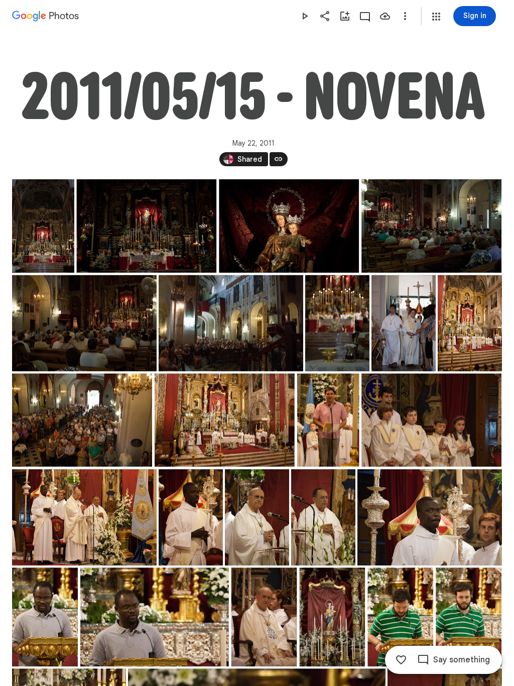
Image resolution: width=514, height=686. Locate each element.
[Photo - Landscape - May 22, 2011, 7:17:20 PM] (84, 323)
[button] (436, 17)
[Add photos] (345, 16)
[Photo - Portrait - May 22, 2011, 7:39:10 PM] (470, 323)
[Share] (325, 16)
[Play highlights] (305, 16)
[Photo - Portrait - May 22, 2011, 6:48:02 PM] (43, 226)
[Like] (401, 660)
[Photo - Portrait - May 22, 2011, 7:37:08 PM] (403, 323)
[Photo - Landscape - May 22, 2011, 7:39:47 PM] (225, 420)
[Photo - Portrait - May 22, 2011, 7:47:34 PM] (45, 616)
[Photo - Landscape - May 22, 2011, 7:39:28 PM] (82, 420)
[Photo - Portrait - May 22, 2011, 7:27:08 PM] (337, 323)
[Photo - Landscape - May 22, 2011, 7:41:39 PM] (84, 517)
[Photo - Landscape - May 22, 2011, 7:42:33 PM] (429, 517)
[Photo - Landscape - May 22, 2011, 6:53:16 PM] (289, 226)
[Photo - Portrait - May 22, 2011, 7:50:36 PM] (264, 616)
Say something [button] (461, 660)
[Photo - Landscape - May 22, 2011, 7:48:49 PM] (154, 616)
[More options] (405, 16)
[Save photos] (385, 16)
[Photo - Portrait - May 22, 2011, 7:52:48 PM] (468, 616)
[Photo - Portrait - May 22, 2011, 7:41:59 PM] (191, 517)
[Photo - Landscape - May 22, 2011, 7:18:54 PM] (231, 323)
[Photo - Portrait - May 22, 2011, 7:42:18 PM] (257, 517)
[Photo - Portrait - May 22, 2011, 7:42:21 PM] (323, 517)
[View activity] (365, 16)
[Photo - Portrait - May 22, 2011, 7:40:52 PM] (328, 420)
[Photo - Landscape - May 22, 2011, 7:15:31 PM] (431, 226)
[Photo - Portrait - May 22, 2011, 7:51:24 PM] (332, 616)
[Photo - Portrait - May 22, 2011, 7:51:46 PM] (400, 616)
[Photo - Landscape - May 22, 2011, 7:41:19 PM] (431, 420)
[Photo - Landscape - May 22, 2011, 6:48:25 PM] (146, 226)
